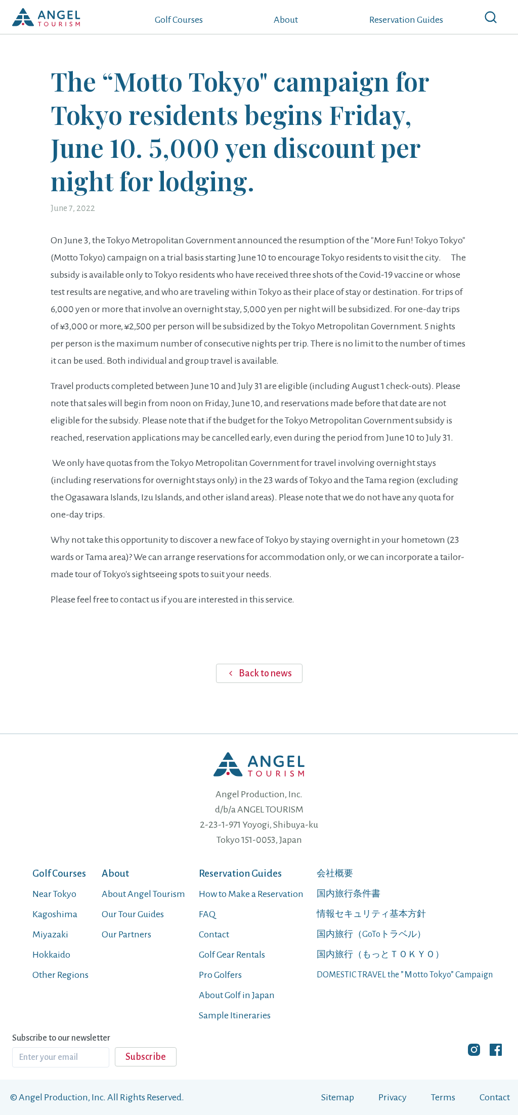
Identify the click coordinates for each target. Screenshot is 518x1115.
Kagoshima (54, 914)
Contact (214, 934)
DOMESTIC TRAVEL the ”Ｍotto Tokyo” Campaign (405, 974)
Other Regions (60, 975)
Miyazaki (50, 934)
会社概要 (335, 873)
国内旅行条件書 (348, 893)
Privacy (392, 1097)
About (286, 20)
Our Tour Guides (133, 914)
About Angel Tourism (143, 894)
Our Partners (126, 934)
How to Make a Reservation (251, 894)
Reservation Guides (406, 20)
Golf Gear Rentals (232, 955)
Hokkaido (51, 955)
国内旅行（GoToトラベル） (371, 934)
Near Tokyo (54, 894)
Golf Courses (179, 20)
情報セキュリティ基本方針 (371, 914)
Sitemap (337, 1097)
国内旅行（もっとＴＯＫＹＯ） (380, 954)
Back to (265, 673)
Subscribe (145, 1057)
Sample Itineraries (235, 1015)
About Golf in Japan (237, 995)
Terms (443, 1097)
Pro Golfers (220, 975)
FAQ (207, 914)
